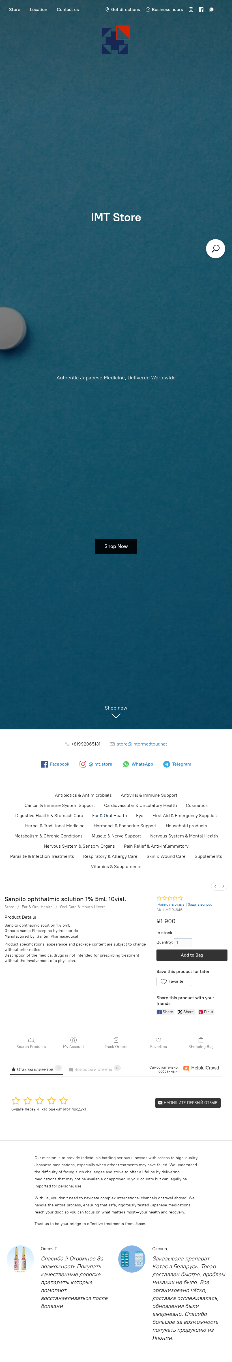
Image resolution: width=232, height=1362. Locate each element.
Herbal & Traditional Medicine (55, 825)
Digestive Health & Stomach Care (49, 815)
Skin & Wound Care (166, 856)
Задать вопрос (200, 904)
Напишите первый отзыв (190, 1102)
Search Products (31, 1046)
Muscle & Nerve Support (116, 836)
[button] (173, 981)
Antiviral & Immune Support (149, 795)
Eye (139, 815)
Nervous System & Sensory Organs (79, 846)
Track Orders (116, 1046)
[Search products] (215, 249)
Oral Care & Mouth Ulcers (83, 907)
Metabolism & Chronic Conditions (48, 836)
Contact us (68, 9)
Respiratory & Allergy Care (110, 856)
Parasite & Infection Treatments (42, 856)
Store (14, 9)
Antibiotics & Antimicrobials (83, 795)
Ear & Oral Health (109, 815)
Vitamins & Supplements (116, 866)
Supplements (208, 856)
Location (38, 9)
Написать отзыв (171, 904)
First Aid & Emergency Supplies (184, 815)
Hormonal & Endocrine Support (125, 825)
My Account (73, 1046)
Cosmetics (197, 805)
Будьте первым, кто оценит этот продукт (48, 1109)
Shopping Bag (201, 1046)
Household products (186, 825)
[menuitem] (215, 886)
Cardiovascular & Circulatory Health (140, 805)
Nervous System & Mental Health (184, 836)
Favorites (158, 1046)
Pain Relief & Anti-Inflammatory (156, 846)
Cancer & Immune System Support (60, 805)
